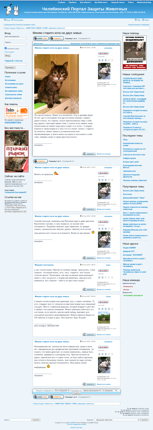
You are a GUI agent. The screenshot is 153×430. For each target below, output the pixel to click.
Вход (8, 20)
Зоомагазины (11, 87)
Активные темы (29, 25)
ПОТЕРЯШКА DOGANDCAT (133, 295)
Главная (61, 2)
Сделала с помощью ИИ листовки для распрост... (134, 87)
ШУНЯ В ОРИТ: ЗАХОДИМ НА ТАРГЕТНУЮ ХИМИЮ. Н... (134, 101)
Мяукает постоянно (44, 265)
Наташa (126, 289)
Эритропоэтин (129, 171)
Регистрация (18, 20)
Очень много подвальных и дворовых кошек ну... (135, 237)
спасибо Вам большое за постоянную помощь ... (134, 117)
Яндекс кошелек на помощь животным (135, 208)
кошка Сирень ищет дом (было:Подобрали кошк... (134, 219)
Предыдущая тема (77, 43)
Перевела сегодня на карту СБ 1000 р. (135, 111)
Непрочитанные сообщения (138, 25)
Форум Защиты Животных (14, 28)
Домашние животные (57, 28)
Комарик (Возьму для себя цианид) (135, 231)
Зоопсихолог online (13, 95)
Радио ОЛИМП (129, 248)
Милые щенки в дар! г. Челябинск (133, 265)
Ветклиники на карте (14, 84)
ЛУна (125, 140)
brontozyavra (128, 286)
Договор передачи (13, 98)
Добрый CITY (129, 251)
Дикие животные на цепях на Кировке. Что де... (134, 225)
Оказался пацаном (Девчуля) (131, 176)
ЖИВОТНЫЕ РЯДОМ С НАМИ (37, 28)
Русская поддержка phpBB (76, 424)
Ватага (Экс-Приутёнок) (133, 92)
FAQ (138, 20)
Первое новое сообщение (95, 43)
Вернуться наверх (104, 154)
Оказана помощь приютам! (135, 180)
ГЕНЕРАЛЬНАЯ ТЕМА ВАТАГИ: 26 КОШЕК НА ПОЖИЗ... (133, 80)
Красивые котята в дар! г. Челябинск (134, 260)
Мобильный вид (144, 2)
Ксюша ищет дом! (131, 162)
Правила (72, 2)
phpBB (71, 422)
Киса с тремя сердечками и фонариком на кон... (135, 214)
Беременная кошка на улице (133, 144)
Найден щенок (129, 158)
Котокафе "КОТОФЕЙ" (133, 255)
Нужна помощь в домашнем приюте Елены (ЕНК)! (135, 202)
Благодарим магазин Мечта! (132, 166)
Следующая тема (112, 43)
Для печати (38, 43)
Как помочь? (85, 2)
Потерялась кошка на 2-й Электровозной (134, 150)
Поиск (130, 2)
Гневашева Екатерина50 (15, 192)
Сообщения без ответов (13, 25)
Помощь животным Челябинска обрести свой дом (134, 272)
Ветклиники (10, 80)
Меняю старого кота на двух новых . (58, 33)
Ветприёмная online (14, 91)
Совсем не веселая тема (134, 155)
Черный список (117, 2)
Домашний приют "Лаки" (134, 198)
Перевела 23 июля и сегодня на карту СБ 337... (134, 128)
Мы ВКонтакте (101, 2)
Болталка (127, 194)
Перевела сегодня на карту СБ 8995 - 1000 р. (135, 123)
